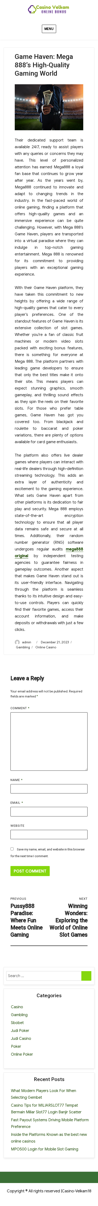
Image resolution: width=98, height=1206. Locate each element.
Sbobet (17, 1022)
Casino (17, 1007)
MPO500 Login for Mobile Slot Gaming (44, 1149)
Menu (49, 29)
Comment (19, 708)
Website (17, 825)
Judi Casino (21, 1038)
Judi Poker (20, 1030)
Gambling (23, 647)
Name (16, 780)
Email (16, 802)
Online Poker (22, 1054)
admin (26, 642)
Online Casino (45, 647)
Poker (16, 1046)
